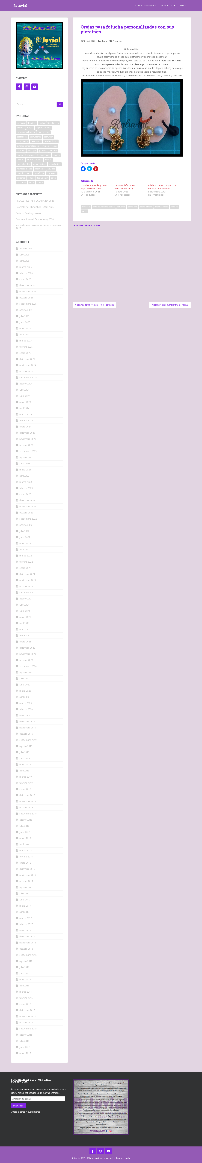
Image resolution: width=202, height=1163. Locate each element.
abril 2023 (24, 475)
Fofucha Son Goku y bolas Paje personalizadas (94, 187)
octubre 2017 (26, 881)
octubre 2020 (26, 660)
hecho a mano (146, 206)
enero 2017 (25, 930)
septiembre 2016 (28, 954)
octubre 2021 (26, 586)
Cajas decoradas (43, 127)
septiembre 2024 (28, 377)
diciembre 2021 (27, 574)
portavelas (51, 173)
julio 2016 (24, 967)
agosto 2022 (25, 524)
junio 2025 (24, 322)
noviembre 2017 (27, 875)
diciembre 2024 (27, 359)
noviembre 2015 (27, 1016)
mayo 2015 (25, 1053)
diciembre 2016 (27, 936)
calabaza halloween (26, 132)
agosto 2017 (25, 887)
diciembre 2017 (27, 868)
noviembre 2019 (27, 727)
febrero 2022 (26, 561)
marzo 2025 (25, 340)
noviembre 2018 (27, 801)
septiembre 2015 (28, 1028)
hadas (20, 155)
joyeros (20, 159)
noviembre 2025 (27, 291)
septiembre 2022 (28, 518)
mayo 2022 (25, 543)
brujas (30, 127)
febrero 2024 (26, 420)
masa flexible (55, 164)
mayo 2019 (25, 764)
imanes (56, 155)
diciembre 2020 (27, 647)
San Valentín (42, 178)
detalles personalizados (104, 206)
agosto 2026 (25, 248)
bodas (42, 123)
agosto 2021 (25, 598)
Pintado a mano (24, 173)
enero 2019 (25, 789)
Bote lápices (53, 123)
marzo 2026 (25, 266)
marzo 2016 (25, 991)
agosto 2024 (25, 383)
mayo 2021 (25, 617)
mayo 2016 (25, 979)
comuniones (35, 136)
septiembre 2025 (28, 303)
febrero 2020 (26, 709)
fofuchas (121, 206)
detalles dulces (50, 141)
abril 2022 (24, 549)
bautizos (32, 123)
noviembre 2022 (27, 506)
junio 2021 (24, 610)
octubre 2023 (26, 445)
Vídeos (183, 5)
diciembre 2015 (27, 1010)
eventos (45, 146)
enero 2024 (25, 426)
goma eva (132, 206)
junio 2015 (24, 1047)
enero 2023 (25, 494)
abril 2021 (24, 623)
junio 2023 (24, 463)
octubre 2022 (26, 512)
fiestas (54, 146)
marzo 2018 (25, 850)
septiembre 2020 (28, 666)
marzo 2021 (25, 629)
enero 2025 (25, 352)
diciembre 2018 (27, 795)
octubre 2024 (26, 371)
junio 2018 (24, 832)
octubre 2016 (26, 948)
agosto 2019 (25, 746)
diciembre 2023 (27, 432)
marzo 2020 (25, 703)
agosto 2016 (25, 961)
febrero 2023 (26, 488)
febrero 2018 (26, 856)
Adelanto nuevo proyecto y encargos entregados (162, 187)
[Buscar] (60, 104)
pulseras (21, 178)
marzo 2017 (25, 918)
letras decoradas (34, 159)
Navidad (51, 168)
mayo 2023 (25, 469)
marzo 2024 (25, 414)
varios (84, 211)
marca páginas (39, 164)
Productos (166, 5)
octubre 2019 (26, 733)
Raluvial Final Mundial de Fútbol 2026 (35, 206)
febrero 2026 (26, 273)
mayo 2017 (25, 905)
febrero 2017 (26, 924)
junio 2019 (24, 758)
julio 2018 (24, 825)
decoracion (36, 141)
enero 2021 (25, 641)
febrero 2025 (26, 346)
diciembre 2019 (27, 721)
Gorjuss (53, 150)
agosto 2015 (25, 1034)
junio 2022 (24, 537)
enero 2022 (25, 567)
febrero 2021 (26, 635)
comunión (48, 136)
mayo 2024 (25, 402)
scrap (53, 178)
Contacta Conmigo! (145, 5)
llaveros (48, 159)
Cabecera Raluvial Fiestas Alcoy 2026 (35, 219)
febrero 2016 (26, 997)
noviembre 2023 (27, 438)
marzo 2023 (25, 481)
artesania (86, 206)
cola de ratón (44, 132)
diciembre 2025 (27, 285)
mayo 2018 (25, 838)
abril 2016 (24, 985)
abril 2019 (24, 770)
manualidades (161, 206)
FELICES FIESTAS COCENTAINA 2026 (35, 200)
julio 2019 (24, 752)
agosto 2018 (25, 819)
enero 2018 (25, 862)
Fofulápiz (32, 150)
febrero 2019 (26, 782)
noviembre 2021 (27, 580)
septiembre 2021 (28, 592)
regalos (174, 206)
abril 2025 (24, 334)
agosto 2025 (25, 309)
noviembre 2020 (27, 653)
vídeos (40, 182)
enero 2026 (25, 279)
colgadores (22, 136)
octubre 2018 (26, 807)
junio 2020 (24, 684)
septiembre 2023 (28, 451)
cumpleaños (22, 141)
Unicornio (21, 182)
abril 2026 (24, 260)
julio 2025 (24, 316)
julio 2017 (24, 893)
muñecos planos (24, 168)
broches (20, 127)
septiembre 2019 (28, 739)
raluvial (103, 41)
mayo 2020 (25, 690)
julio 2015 (24, 1040)
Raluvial (20, 5)
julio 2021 (24, 604)
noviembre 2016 (27, 942)
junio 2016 (24, 973)
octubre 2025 (26, 297)
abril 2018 (24, 844)
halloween (30, 155)
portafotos (39, 173)
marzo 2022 (25, 555)
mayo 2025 (25, 328)
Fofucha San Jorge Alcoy (28, 213)
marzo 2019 (25, 776)
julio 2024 (24, 389)
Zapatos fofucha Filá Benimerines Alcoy (125, 187)
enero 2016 (25, 1004)
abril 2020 (24, 696)
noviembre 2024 (27, 365)
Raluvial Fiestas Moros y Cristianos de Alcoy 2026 (38, 227)
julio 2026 (24, 254)
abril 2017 (24, 911)
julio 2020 (24, 678)
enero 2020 (25, 715)
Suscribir (18, 1105)
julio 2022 (24, 531)
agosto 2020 (25, 672)
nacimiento (40, 168)
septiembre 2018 (28, 813)
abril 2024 (24, 408)
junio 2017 (24, 899)
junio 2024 (24, 395)
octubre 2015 (26, 1022)
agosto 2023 (25, 457)
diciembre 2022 (27, 500)
